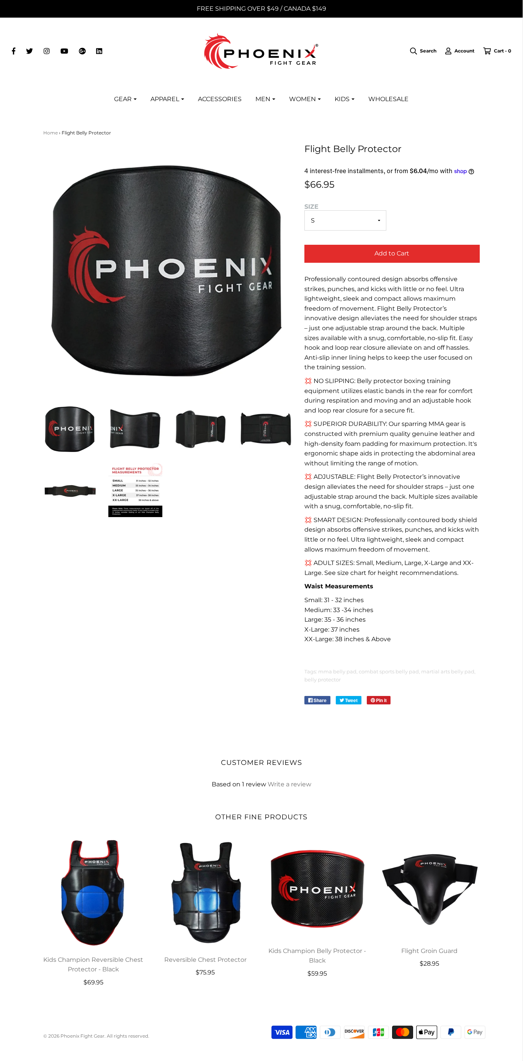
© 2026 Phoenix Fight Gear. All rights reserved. (96, 1036)
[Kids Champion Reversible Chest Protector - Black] (93, 892)
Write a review (289, 784)
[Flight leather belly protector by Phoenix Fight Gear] (70, 429)
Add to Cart (391, 253)
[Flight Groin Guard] (429, 888)
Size (311, 206)
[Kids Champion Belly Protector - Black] (317, 888)
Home (50, 133)
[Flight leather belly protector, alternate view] (135, 429)
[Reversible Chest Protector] (205, 892)
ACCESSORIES (220, 99)
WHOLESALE (388, 99)
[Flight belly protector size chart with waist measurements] (135, 490)
